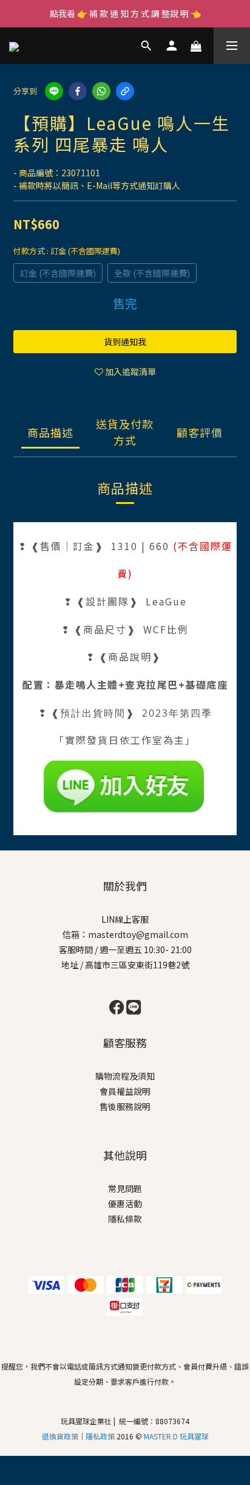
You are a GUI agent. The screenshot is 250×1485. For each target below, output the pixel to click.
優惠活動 (125, 1203)
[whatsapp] (101, 91)
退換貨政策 (60, 1436)
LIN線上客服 (125, 919)
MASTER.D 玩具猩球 (176, 1436)
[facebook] (78, 91)
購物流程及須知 (125, 1076)
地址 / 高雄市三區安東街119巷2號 (125, 965)
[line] (54, 91)
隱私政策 (101, 1436)
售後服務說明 (125, 1106)
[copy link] (125, 91)
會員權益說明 (125, 1091)
